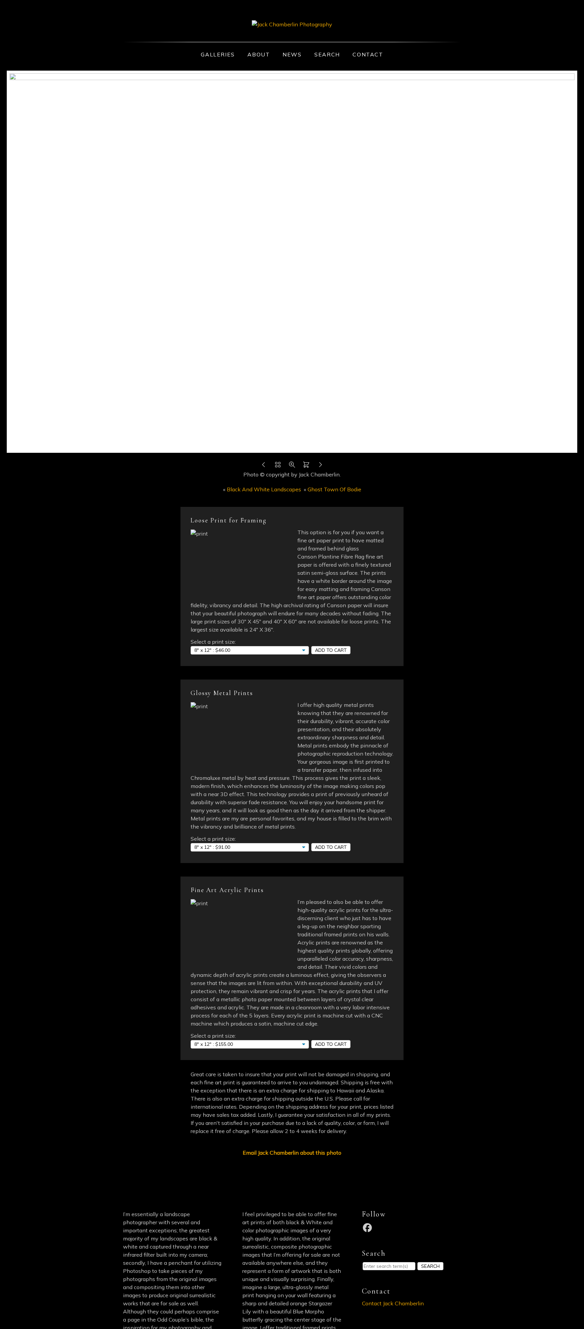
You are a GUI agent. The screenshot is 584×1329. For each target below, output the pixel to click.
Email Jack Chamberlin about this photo (292, 1152)
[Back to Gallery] (278, 466)
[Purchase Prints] (306, 466)
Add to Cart (331, 650)
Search (327, 54)
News (292, 54)
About (258, 54)
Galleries (218, 54)
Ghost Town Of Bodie (334, 489)
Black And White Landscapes (264, 489)
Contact (367, 54)
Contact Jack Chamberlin (393, 1303)
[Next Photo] (320, 466)
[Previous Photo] (263, 466)
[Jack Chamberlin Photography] (292, 24)
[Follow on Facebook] (368, 1227)
